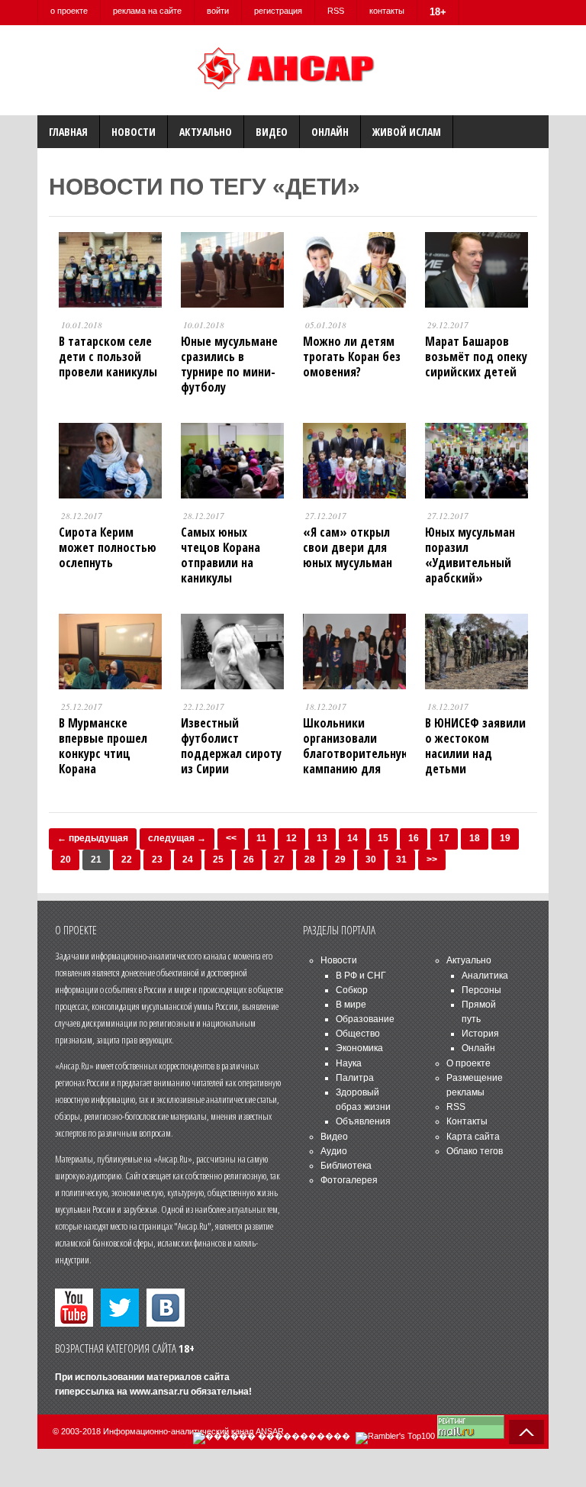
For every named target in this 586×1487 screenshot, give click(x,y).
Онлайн (330, 131)
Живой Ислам (406, 131)
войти (218, 10)
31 (401, 859)
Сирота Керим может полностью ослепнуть (107, 547)
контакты (386, 10)
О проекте (468, 1063)
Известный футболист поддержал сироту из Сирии (231, 745)
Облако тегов (474, 1151)
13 (322, 838)
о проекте (69, 10)
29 (340, 859)
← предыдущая (92, 838)
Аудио (333, 1151)
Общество (358, 1033)
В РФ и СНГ (361, 975)
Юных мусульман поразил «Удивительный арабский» (470, 555)
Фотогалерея (349, 1180)
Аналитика (485, 975)
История (480, 1033)
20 (65, 859)
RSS (335, 10)
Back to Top (526, 1432)
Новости (133, 131)
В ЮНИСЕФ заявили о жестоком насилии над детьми (475, 745)
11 (261, 838)
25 (218, 859)
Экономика (359, 1048)
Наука (349, 1063)
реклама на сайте (147, 10)
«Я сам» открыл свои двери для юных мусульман (347, 547)
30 (370, 859)
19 (505, 838)
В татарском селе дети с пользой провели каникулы (108, 356)
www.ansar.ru (159, 1391)
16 (413, 838)
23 (157, 859)
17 (444, 838)
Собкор (352, 990)
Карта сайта (473, 1136)
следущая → (177, 838)
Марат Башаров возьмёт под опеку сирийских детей (476, 356)
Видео (272, 131)
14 (352, 838)
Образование (365, 1019)
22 (126, 859)
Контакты (467, 1121)
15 (383, 838)
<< (231, 838)
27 (279, 859)
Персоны (481, 990)
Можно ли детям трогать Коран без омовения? (352, 356)
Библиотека (346, 1165)
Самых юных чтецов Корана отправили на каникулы (220, 555)
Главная (68, 131)
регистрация (278, 10)
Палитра (355, 1078)
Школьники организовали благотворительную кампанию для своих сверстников (357, 753)
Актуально (205, 131)
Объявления (363, 1121)
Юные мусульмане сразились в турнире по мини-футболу (229, 364)
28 (309, 859)
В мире (351, 1004)
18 (474, 838)
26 (248, 859)
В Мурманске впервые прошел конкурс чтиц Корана (103, 745)
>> (432, 859)
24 (187, 859)
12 (291, 838)
